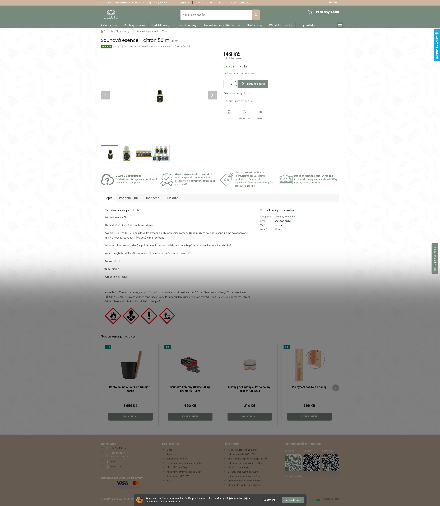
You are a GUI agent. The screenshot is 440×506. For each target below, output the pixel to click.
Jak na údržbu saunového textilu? (245, 463)
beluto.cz (115, 461)
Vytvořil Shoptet (330, 499)
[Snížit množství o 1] (236, 86)
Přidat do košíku (255, 83)
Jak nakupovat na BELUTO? (242, 454)
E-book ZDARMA (293, 476)
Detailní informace (236, 101)
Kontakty (184, 2)
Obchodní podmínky (176, 467)
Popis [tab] (108, 198)
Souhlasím (294, 500)
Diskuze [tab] (172, 198)
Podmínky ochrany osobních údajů (184, 472)
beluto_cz (115, 466)
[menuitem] (109, 25)
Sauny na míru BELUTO (242, 2)
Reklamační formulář (177, 459)
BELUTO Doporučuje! (238, 467)
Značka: (182, 46)
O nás (209, 2)
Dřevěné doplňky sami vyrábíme (244, 480)
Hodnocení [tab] (152, 198)
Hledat (256, 15)
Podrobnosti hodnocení (159, 46)
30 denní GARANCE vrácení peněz (245, 485)
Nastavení (269, 500)
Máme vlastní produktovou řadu (244, 476)
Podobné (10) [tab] (128, 198)
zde (178, 501)
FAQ (198, 2)
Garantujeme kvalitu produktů (243, 472)
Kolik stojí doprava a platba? (242, 450)
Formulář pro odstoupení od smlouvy (185, 463)
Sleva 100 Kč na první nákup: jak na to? (247, 459)
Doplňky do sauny (285, 216)
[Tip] (130, 365)
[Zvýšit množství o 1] (236, 82)
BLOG (221, 2)
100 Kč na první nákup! (435, 258)
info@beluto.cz (118, 448)
